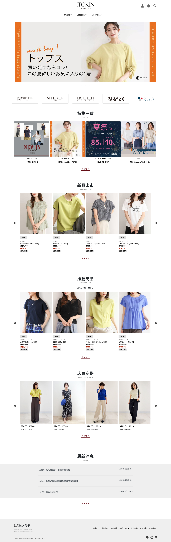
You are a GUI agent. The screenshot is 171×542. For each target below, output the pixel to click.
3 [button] (85, 86)
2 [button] (81, 86)
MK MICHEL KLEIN (26, 241)
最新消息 (114, 528)
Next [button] (155, 223)
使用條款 (143, 528)
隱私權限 (152, 528)
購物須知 (105, 528)
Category (81, 14)
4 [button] (89, 86)
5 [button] (93, 86)
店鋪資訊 (96, 528)
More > (85, 168)
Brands (66, 14)
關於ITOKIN (124, 528)
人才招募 (134, 528)
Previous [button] (15, 223)
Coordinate (97, 14)
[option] (85, 53)
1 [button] (78, 86)
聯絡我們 (24, 525)
